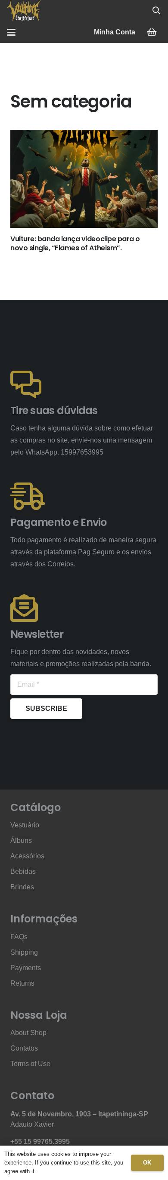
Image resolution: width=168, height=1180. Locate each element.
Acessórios (27, 856)
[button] (156, 11)
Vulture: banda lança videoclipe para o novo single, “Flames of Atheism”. (75, 243)
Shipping (24, 952)
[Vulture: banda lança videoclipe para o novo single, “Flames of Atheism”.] (84, 179)
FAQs (19, 936)
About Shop (28, 1032)
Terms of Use (30, 1063)
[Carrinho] (151, 32)
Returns (22, 983)
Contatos (24, 1048)
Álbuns (21, 840)
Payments (25, 967)
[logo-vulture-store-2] (24, 11)
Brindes (22, 887)
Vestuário (24, 825)
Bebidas (23, 871)
